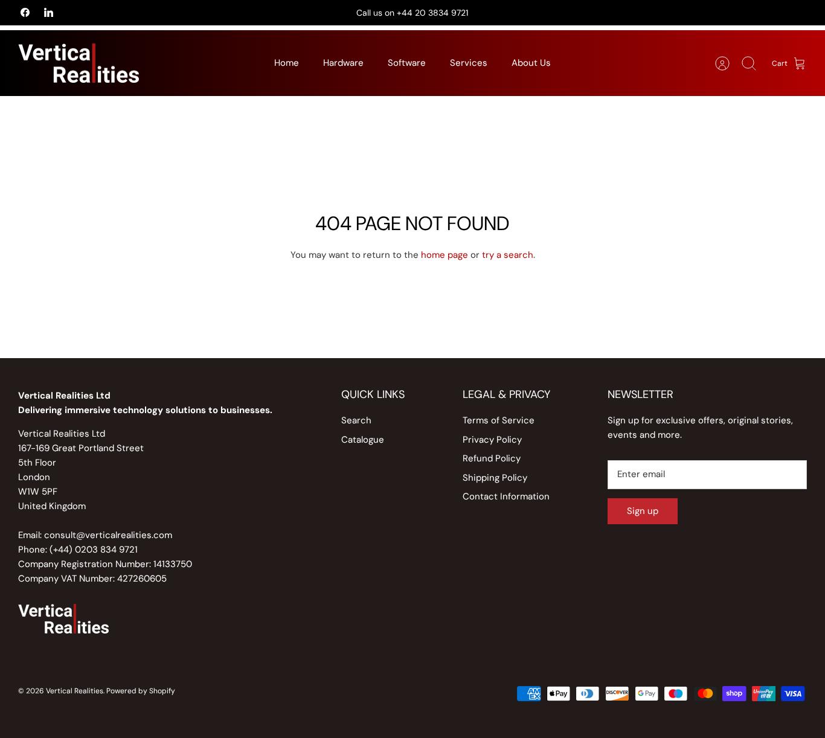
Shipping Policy (495, 478)
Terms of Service (498, 420)
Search (356, 420)
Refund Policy (492, 458)
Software (407, 63)
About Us (531, 63)
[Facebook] (25, 12)
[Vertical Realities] (78, 63)
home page (444, 255)
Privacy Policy (492, 440)
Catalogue (362, 440)
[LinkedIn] (48, 12)
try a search (507, 255)
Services (468, 63)
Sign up (642, 511)
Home (286, 63)
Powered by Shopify (140, 691)
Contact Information (506, 496)
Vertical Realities (74, 691)
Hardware (343, 63)
